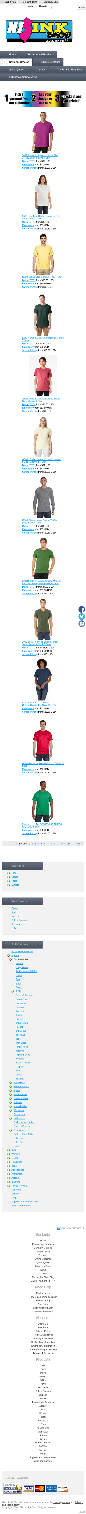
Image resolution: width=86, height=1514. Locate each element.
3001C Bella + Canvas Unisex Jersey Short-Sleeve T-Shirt (41, 399)
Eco (18, 979)
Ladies (14, 877)
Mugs (14, 1197)
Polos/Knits (19, 1082)
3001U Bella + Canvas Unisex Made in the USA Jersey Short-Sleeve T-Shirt (41, 582)
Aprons (15, 1178)
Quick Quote (16, 69)
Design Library (43, 1251)
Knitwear (18, 1102)
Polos (14, 881)
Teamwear (19, 1130)
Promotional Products (41, 54)
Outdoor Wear (21, 1098)
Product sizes (43, 1293)
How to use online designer (43, 1297)
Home (12, 54)
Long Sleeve (22, 967)
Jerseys (20, 1050)
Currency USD (51, 2)
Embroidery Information (43, 1346)
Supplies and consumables (25, 1201)
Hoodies (20, 1058)
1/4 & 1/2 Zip (22, 1023)
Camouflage (22, 999)
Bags (14, 1166)
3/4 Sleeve (21, 1031)
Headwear (16, 1162)
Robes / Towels (19, 1185)
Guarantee (43, 1304)
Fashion (20, 1007)
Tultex (14, 928)
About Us (43, 1324)
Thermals (20, 1035)
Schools (15, 1193)
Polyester (18, 1138)
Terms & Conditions (43, 1334)
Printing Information (43, 1338)
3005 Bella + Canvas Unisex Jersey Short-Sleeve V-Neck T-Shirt (40, 643)
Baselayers (19, 1114)
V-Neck (19, 963)
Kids (13, 1150)
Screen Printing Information (43, 1349)
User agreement (61, 1502)
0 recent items (30, 2)
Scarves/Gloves (22, 1126)
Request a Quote (43, 1266)
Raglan (19, 1066)
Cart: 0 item (10, 2)
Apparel (15, 955)
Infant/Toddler (20, 1106)
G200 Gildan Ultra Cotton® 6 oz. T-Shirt (42, 277)
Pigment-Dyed (23, 1054)
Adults (19, 1074)
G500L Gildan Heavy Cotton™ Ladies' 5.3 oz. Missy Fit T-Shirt (41, 460)
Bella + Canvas (19, 920)
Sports (19, 987)
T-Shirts (20, 991)
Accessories (17, 1170)
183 (63, 843)
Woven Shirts (20, 1094)
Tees (13, 873)
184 (68, 843)
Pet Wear (16, 1189)
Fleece (14, 1158)
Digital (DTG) (28, 161)
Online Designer (50, 62)
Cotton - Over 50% (23, 1134)
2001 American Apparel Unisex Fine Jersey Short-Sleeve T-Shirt (40, 156)
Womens (15, 1154)
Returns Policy (43, 1300)
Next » (78, 843)
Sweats (15, 885)
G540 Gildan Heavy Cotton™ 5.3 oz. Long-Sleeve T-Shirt (40, 521)
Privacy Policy (43, 1331)
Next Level (16, 916)
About (43, 1270)
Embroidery (28, 164)
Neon (18, 1070)
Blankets (15, 1181)
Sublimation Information (43, 1342)
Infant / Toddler (23, 1062)
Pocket (19, 1027)
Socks (17, 1146)
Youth (18, 983)
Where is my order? (43, 1311)
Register (43, 6)
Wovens (20, 1078)
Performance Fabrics (26, 971)
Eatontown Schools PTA (23, 77)
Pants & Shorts (21, 1086)
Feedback (43, 1327)
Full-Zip (19, 1019)
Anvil (13, 912)
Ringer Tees (22, 1046)
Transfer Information (43, 1353)
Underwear (19, 1118)
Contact (40, 69)
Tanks (19, 1015)
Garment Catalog (19, 62)
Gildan (14, 908)
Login (30, 6)
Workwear (21, 1043)
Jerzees (15, 924)
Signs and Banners (21, 1205)
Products (43, 1255)
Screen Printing (30, 168)
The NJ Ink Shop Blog (69, 69)
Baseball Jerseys (24, 995)
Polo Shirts (19, 1142)
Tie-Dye (20, 1011)
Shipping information (43, 1307)
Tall (17, 1039)
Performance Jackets (24, 1122)
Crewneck (21, 1003)
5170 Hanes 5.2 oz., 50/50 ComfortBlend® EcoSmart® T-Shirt (39, 703)
